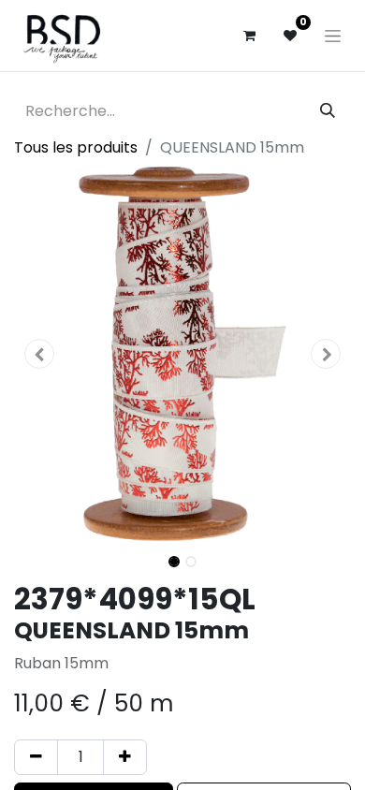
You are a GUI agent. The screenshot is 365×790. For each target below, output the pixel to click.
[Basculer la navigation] (332, 35)
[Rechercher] (327, 111)
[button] (39, 354)
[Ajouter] (125, 757)
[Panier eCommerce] (249, 35)
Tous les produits (76, 147)
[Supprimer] (36, 757)
